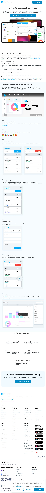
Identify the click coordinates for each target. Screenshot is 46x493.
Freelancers (26, 425)
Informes (2, 446)
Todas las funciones (15, 439)
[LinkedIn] (38, 457)
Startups (25, 429)
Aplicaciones (3, 412)
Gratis (2, 425)
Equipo (13, 433)
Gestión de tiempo (27, 414)
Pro (1, 431)
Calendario (14, 416)
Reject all (28, 489)
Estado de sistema (39, 416)
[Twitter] (40, 457)
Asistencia (3, 444)
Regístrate (3, 405)
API (1, 420)
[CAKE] (6, 463)
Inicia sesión (3, 402)
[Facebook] (36, 457)
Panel (6, 296)
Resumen (3, 410)
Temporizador (15, 410)
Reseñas (2, 416)
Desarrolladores (27, 431)
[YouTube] (42, 457)
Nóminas (2, 449)
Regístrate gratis (37, 2)
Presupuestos (3, 448)
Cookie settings (38, 489)
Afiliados (33, 471)
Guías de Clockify (27, 412)
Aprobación (14, 431)
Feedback (37, 414)
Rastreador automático (16, 418)
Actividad (14, 424)
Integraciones (3, 414)
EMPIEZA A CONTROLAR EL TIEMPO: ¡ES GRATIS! (23, 15)
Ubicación (14, 426)
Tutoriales (26, 416)
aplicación (10, 132)
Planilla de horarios (16, 412)
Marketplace (18, 475)
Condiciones (7, 488)
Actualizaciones (19, 473)
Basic (2, 427)
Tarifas (13, 420)
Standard (3, 429)
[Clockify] (5, 395)
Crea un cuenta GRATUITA (22, 381)
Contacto (37, 412)
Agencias (26, 427)
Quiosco (14, 414)
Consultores (26, 433)
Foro (36, 418)
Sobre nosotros (34, 469)
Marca (33, 473)
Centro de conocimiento (28, 410)
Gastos (13, 435)
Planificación (3, 442)
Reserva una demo (6, 399)
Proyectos (14, 422)
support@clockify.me (39, 420)
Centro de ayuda (38, 410)
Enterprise (3, 433)
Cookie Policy (19, 486)
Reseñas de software (28, 420)
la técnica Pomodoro (36, 78)
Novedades (3, 418)
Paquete (18, 469)
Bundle (17, 471)
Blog (25, 418)
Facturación (14, 437)
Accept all (18, 489)
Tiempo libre (14, 430)
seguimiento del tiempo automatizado (8, 79)
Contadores (26, 435)
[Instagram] (44, 457)
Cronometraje (3, 440)
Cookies (2, 488)
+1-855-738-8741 (38, 422)
